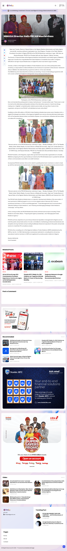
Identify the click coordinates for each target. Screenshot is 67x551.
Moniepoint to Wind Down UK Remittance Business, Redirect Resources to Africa (19, 350)
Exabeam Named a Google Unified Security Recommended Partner (54, 276)
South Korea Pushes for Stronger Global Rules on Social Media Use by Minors (52, 350)
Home (5, 32)
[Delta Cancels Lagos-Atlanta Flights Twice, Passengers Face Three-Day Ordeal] (6, 359)
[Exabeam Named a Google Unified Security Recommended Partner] (54, 261)
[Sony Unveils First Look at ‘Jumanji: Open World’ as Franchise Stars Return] (6, 483)
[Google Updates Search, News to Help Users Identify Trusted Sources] (38, 524)
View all (62, 249)
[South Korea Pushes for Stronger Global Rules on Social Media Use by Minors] (37, 351)
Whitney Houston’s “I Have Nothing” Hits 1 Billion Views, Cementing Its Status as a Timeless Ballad (20, 498)
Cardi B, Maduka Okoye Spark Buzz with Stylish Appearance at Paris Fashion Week (53, 482)
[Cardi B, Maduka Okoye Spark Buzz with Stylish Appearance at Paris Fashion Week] (37, 483)
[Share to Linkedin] (4, 58)
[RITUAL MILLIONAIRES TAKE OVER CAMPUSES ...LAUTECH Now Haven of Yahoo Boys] (38, 516)
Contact (5, 542)
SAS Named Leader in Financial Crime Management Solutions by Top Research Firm (21, 342)
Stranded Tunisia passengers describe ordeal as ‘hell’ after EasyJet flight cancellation (34, 10)
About (5, 539)
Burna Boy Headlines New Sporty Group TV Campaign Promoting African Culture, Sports (53, 490)
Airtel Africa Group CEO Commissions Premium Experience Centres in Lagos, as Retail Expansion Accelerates (12, 278)
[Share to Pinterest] (4, 55)
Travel (4, 10)
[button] (4, 64)
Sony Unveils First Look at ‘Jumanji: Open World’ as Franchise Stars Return (21, 481)
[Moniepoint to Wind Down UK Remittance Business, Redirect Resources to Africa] (6, 351)
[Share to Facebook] (4, 50)
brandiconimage (29, 548)
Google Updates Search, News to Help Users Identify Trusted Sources (53, 522)
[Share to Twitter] (4, 52)
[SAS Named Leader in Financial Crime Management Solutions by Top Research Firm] (6, 343)
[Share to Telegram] (4, 60)
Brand (10, 32)
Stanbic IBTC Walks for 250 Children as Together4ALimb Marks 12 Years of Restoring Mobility (33, 277)
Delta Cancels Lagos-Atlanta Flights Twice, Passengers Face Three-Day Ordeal (20, 358)
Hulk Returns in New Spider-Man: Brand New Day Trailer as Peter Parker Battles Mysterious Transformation (21, 490)
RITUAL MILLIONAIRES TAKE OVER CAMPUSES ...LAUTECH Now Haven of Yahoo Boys (53, 515)
